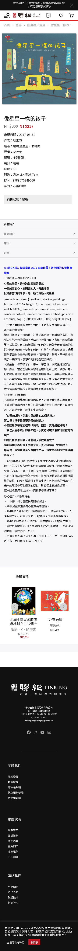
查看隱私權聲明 (15, 942)
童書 (19, 25)
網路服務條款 (16, 792)
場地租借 (13, 851)
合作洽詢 (13, 892)
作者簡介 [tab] (9, 234)
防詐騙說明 (14, 798)
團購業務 (13, 835)
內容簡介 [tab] (9, 224)
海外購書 (13, 841)
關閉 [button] (72, 5)
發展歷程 (13, 782)
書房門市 (13, 846)
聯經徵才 (13, 897)
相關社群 (13, 903)
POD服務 (13, 857)
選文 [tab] (6, 253)
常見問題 (13, 887)
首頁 (7, 25)
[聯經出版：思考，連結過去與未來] (39, 15)
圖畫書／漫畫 (36, 25)
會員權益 (13, 830)
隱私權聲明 (14, 787)
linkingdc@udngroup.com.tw (39, 721)
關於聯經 (13, 776)
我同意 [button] (34, 942)
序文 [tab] (6, 243)
